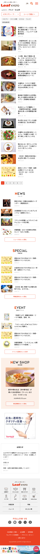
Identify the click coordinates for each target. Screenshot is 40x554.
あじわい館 (28, 509)
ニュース (11, 509)
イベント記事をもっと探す (20, 352)
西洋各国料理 (5, 22)
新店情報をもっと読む (20, 404)
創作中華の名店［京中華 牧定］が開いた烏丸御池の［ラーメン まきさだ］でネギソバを (20, 392)
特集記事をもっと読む (20, 297)
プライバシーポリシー (28, 535)
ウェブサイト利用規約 (12, 535)
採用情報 (30, 532)
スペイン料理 (13, 19)
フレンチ (28, 19)
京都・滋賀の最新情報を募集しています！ (16, 468)
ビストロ (21, 19)
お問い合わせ (21, 538)
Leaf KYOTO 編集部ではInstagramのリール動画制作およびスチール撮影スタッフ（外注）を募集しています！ (19, 455)
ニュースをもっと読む (20, 239)
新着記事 (11, 504)
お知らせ (6, 462)
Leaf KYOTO (4, 10)
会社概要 (22, 532)
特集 (28, 504)
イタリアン (5, 19)
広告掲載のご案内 (12, 532)
